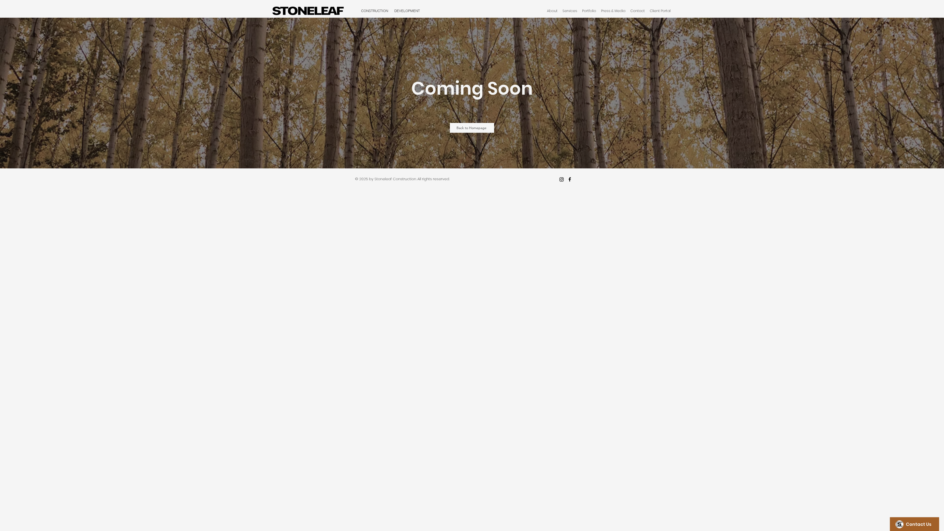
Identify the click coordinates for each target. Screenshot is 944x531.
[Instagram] (561, 179)
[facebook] (570, 179)
